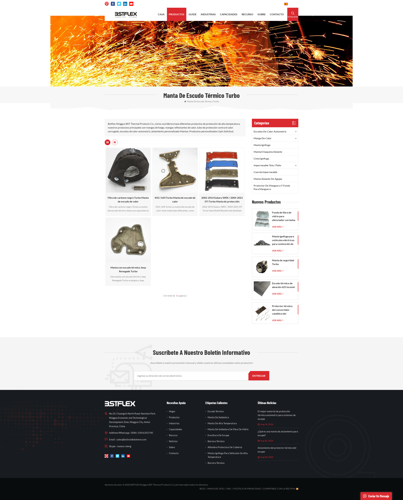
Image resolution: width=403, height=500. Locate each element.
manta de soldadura (218, 417)
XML (229, 488)
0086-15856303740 (268, 4)
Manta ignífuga (262, 144)
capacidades (228, 14)
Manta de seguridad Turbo (283, 262)
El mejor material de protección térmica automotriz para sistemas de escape (277, 415)
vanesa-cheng (124, 446)
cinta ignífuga (261, 158)
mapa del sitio (215, 488)
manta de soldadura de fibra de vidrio (228, 429)
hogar (172, 411)
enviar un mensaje (378, 496)
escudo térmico (216, 411)
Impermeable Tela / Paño (267, 165)
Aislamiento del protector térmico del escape (277, 449)
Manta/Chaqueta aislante (268, 151)
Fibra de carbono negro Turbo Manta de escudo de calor (128, 199)
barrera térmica (216, 441)
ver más (127, 191)
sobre (262, 14)
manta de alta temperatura (222, 423)
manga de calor (263, 138)
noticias (173, 441)
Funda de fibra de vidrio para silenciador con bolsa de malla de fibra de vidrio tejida (283, 216)
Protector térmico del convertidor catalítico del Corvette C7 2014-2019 (282, 310)
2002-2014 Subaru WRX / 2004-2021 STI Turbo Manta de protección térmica (222, 199)
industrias (208, 14)
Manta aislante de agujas (268, 178)
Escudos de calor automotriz (270, 131)
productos (176, 14)
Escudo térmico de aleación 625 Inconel (283, 285)
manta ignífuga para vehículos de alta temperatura (228, 455)
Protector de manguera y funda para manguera (272, 187)
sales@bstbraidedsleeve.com (235, 4)
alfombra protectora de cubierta (225, 447)
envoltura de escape (218, 435)
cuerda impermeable (265, 171)
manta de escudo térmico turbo (203, 101)
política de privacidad (247, 488)
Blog (202, 488)
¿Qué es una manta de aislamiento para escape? (278, 433)
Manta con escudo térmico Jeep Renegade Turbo (128, 269)
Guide (192, 14)
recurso (247, 14)
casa (161, 14)
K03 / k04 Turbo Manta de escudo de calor (175, 199)
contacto (277, 14)
